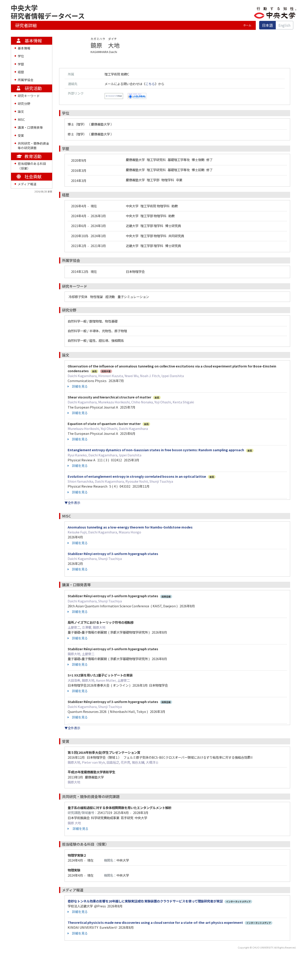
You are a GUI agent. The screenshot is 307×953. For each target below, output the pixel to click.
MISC (21, 119)
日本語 (267, 25)
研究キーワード (29, 95)
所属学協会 (25, 79)
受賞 (21, 135)
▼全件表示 (72, 502)
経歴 (21, 72)
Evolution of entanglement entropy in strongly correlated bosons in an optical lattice (137, 476)
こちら (150, 83)
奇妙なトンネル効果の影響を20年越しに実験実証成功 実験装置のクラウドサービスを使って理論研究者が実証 (145, 901)
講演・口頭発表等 (30, 127)
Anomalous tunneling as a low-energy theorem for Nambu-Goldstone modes (130, 527)
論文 (21, 111)
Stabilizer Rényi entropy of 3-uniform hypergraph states (113, 553)
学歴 (21, 64)
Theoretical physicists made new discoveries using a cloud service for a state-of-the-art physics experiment (155, 922)
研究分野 (24, 103)
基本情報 (24, 48)
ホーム (247, 25)
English (284, 25)
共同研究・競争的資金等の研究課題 (33, 145)
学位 (21, 56)
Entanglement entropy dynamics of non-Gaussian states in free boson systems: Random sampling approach (156, 449)
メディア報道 (27, 184)
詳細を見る (80, 386)
